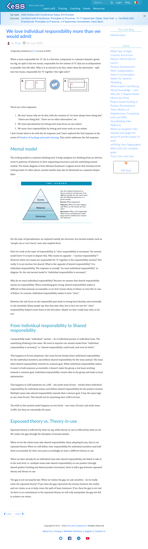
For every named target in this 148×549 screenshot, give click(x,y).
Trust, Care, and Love (122, 156)
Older (18, 514)
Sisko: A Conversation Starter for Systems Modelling (122, 78)
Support (88, 531)
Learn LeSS (49, 8)
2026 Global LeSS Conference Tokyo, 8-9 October (47, 14)
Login (119, 2)
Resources (99, 8)
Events (86, 8)
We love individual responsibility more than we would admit (53, 33)
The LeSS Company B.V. (77, 525)
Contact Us (100, 531)
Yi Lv (18, 43)
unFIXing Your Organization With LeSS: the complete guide (125, 148)
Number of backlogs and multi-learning (39, 137)
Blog (127, 2)
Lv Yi (34, 51)
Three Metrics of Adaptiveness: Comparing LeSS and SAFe (124, 113)
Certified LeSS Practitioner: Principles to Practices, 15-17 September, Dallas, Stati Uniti (67, 18)
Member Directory (73, 531)
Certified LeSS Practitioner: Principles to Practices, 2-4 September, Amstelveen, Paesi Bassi (77, 20)
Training (62, 8)
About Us (47, 531)
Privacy (57, 531)
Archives (121, 35)
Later (9, 514)
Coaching (75, 8)
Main (113, 35)
